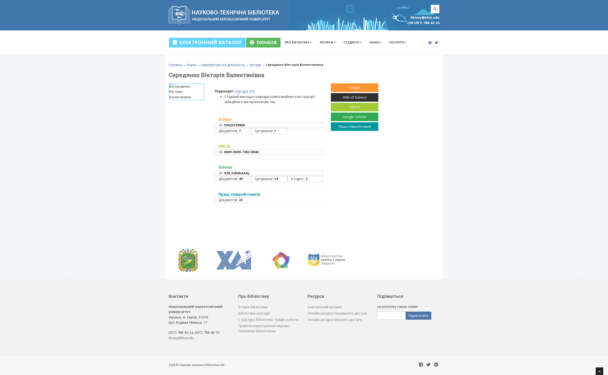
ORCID (354, 107)
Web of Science (354, 97)
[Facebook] (430, 42)
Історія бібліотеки (252, 307)
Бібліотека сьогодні (254, 313)
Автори (255, 64)
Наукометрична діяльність (223, 64)
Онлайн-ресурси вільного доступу (335, 319)
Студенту (351, 42)
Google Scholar (354, 116)
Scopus (354, 87)
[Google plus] (436, 365)
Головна (175, 64)
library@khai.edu (425, 17)
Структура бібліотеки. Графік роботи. (268, 319)
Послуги (397, 42)
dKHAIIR (265, 42)
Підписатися (418, 315)
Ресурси (327, 42)
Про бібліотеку (297, 42)
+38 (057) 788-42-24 (423, 22)
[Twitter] (436, 42)
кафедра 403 (244, 91)
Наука (374, 42)
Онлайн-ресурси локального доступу (337, 313)
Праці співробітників (354, 126)
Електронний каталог (209, 42)
